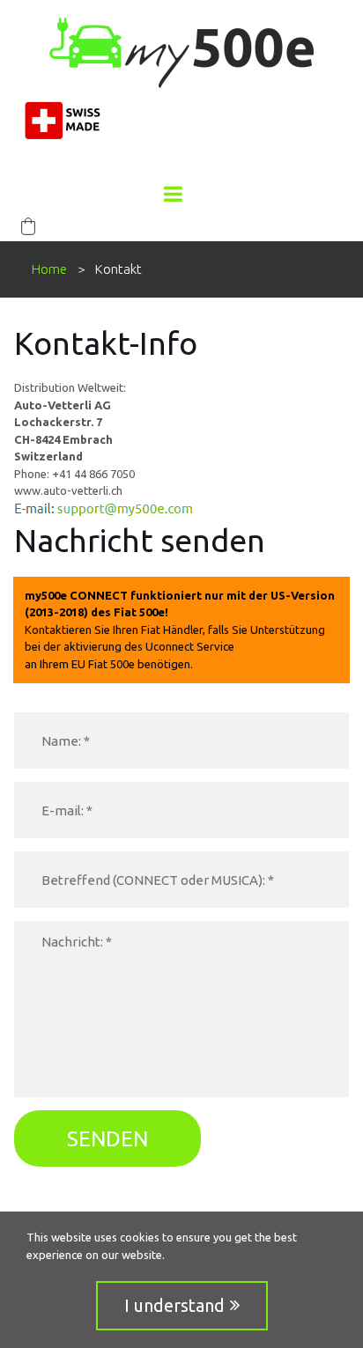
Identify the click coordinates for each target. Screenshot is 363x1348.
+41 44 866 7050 (93, 474)
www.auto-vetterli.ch (68, 490)
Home (49, 268)
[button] (28, 226)
